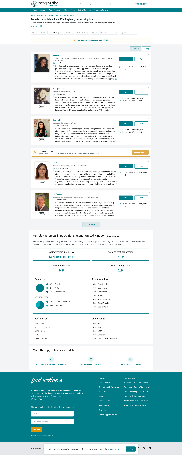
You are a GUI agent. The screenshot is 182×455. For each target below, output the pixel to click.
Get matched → (140, 152)
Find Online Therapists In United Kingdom (51, 364)
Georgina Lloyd (59, 88)
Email (126, 59)
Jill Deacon (57, 194)
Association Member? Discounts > (137, 387)
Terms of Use (104, 401)
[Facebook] (144, 448)
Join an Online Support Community (130, 364)
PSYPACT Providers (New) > (135, 405)
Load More (91, 224)
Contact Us (103, 396)
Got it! (130, 449)
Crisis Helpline (104, 382)
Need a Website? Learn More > (136, 396)
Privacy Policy (104, 405)
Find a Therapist (39, 10)
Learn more (114, 449)
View (141, 59)
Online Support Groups (108, 414)
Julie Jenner (58, 163)
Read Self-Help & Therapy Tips (91, 364)
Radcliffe (59, 16)
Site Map (102, 410)
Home (33, 16)
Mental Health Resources (109, 387)
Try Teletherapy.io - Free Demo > (137, 401)
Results (136, 49)
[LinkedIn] (149, 448)
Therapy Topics (69, 10)
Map (147, 49)
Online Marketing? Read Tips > (136, 391)
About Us (102, 391)
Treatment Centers (101, 10)
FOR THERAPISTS (141, 4)
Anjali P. (56, 55)
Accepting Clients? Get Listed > (136, 382)
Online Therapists (84, 10)
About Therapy (54, 10)
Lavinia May (57, 120)
